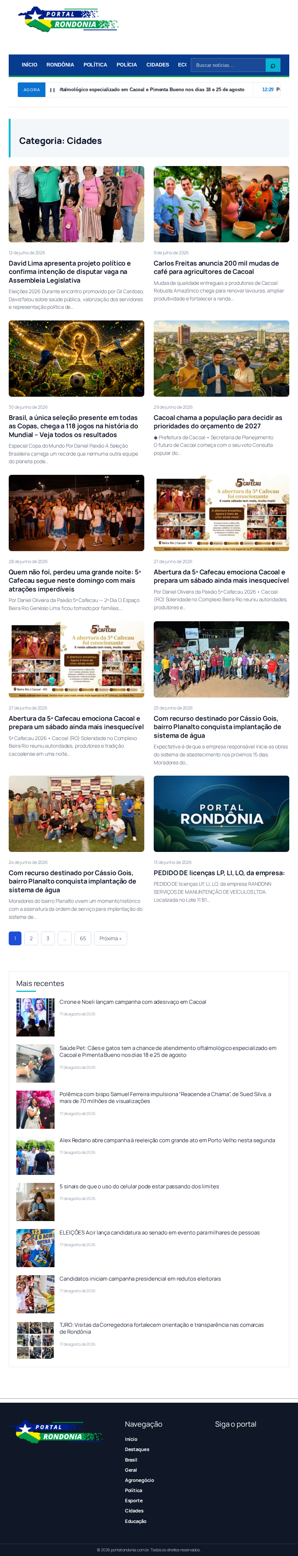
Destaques (137, 1449)
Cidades (157, 65)
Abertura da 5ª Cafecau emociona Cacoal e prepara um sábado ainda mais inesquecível (221, 576)
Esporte (134, 1500)
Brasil (131, 1459)
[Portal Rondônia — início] (68, 19)
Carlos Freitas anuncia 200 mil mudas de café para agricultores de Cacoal (216, 267)
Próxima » (110, 938)
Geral (131, 1470)
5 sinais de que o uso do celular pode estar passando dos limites (139, 1186)
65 (83, 938)
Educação (135, 1521)
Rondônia (60, 65)
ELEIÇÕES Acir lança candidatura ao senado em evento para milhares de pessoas (159, 1232)
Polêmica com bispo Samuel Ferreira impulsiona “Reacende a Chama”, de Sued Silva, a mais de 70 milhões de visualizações (165, 1097)
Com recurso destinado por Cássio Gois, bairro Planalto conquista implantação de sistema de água (217, 727)
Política (95, 65)
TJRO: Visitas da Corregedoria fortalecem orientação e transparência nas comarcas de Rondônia (162, 1328)
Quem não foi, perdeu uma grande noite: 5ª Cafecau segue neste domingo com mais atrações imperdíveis (75, 580)
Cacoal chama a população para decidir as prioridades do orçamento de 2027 (218, 421)
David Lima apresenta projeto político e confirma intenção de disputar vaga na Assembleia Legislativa (70, 271)
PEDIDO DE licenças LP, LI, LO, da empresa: (219, 872)
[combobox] (228, 65)
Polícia (127, 65)
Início (29, 65)
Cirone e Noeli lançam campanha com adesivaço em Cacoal (133, 1002)
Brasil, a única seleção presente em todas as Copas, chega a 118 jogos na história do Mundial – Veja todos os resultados (73, 426)
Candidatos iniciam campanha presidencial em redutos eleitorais (140, 1278)
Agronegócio (139, 1480)
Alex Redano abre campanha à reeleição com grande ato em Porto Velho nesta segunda (167, 1140)
